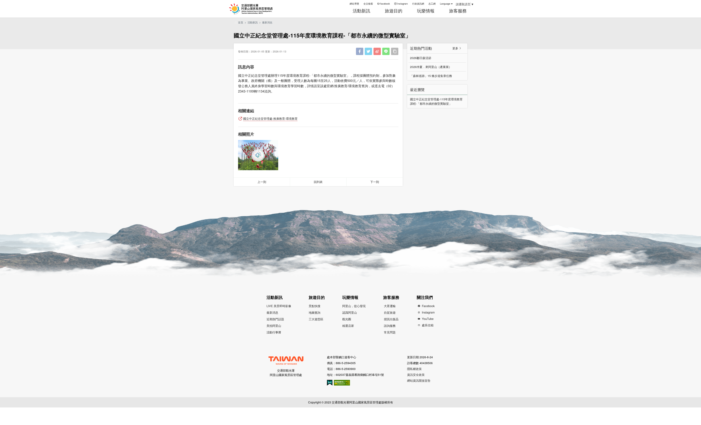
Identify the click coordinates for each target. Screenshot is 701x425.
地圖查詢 (314, 312)
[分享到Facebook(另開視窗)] (359, 51)
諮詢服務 (390, 326)
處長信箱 (428, 325)
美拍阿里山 (274, 326)
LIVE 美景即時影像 (279, 306)
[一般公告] (258, 155)
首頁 (240, 22)
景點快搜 (314, 306)
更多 (455, 48)
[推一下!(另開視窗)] (368, 51)
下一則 (374, 182)
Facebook (428, 306)
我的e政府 (329, 383)
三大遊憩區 (316, 319)
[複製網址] (394, 51)
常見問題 (390, 332)
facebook (385, 3)
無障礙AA (342, 383)
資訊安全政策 (416, 375)
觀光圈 (346, 319)
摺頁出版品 (391, 319)
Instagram (402, 3)
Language (445, 3)
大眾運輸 (390, 306)
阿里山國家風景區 (255, 9)
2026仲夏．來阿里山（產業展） (431, 67)
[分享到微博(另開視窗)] (377, 51)
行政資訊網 (418, 3)
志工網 (432, 3)
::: (345, 3)
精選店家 (348, 326)
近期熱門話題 (275, 319)
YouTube (428, 319)
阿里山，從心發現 (354, 306)
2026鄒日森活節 (420, 58)
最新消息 (267, 22)
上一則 (261, 182)
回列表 (318, 182)
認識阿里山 (349, 312)
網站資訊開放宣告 (418, 380)
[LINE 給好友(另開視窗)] (386, 51)
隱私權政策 (414, 369)
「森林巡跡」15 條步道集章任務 (431, 76)
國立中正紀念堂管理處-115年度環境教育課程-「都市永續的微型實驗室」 (436, 101)
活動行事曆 (274, 332)
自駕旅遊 (390, 312)
